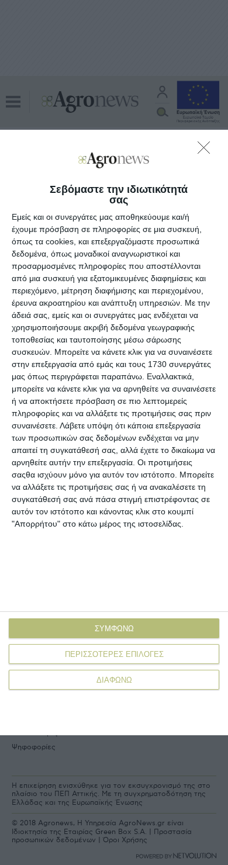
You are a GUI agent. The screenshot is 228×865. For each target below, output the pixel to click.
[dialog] (114, 432)
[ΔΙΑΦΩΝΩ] (207, 150)
